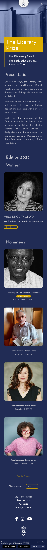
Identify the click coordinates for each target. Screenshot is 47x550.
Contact (23, 504)
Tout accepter (9, 546)
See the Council (23, 476)
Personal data (23, 500)
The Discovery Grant (21, 56)
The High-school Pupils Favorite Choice (23, 63)
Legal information (23, 497)
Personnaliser (38, 546)
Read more (10, 227)
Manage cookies (23, 507)
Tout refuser (24, 546)
